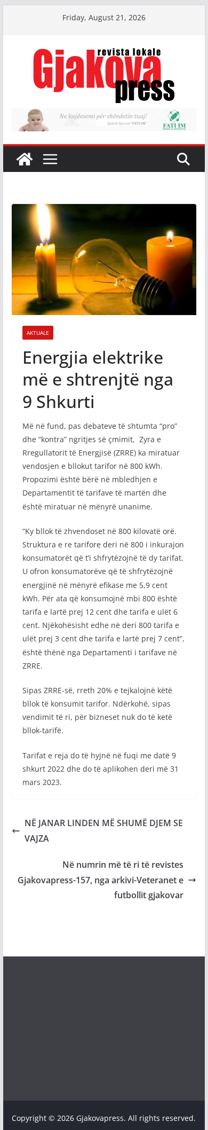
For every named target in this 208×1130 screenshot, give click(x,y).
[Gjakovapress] (24, 159)
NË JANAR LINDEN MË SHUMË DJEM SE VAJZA (104, 830)
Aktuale (38, 332)
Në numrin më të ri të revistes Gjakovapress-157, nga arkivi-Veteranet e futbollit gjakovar (100, 880)
